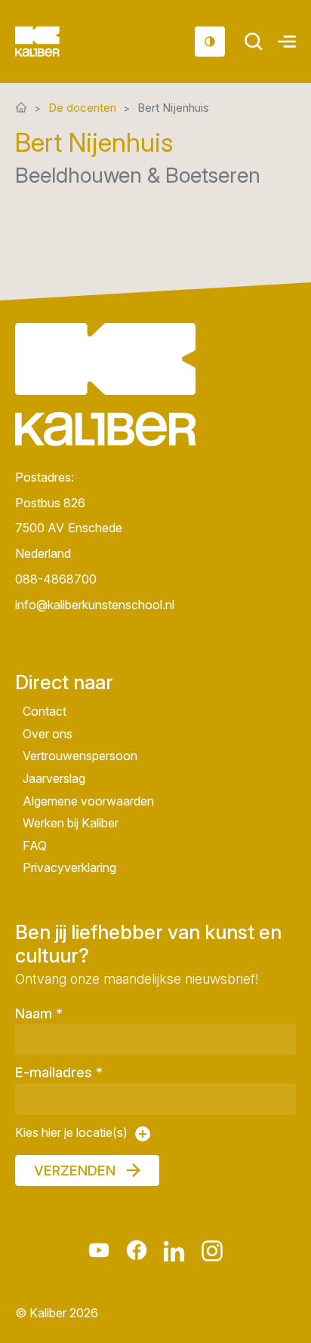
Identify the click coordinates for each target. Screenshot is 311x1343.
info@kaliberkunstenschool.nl (94, 604)
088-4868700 (56, 579)
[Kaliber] (55, 41)
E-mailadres (59, 1072)
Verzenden (74, 1170)
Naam (39, 1013)
